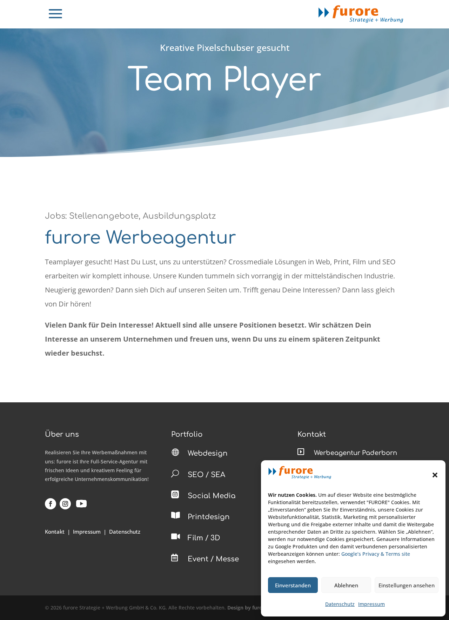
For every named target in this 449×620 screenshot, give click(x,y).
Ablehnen (346, 585)
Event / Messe (213, 559)
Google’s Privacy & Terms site (375, 553)
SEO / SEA (206, 475)
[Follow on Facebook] (50, 503)
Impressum (371, 604)
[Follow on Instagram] (65, 503)
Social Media (212, 496)
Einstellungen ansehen (406, 585)
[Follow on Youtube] (81, 503)
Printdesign (209, 517)
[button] (434, 475)
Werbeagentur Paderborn (355, 452)
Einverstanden (293, 585)
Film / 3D (204, 538)
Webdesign (208, 453)
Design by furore (247, 607)
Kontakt (55, 531)
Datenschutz (340, 604)
